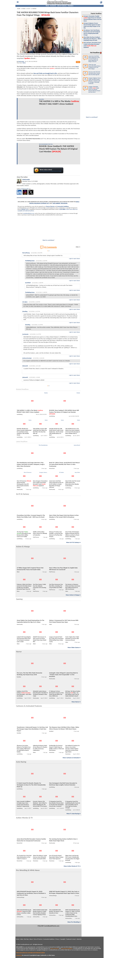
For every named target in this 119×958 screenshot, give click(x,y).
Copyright (62, 939)
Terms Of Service (38, 939)
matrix (34, 8)
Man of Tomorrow (27, 472)
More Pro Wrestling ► (74, 922)
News (47, 6)
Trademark (68, 939)
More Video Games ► (74, 647)
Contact (74, 939)
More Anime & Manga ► (73, 595)
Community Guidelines (63, 206)
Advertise (79, 939)
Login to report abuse (74, 258)
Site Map (26, 939)
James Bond (77, 445)
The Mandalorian (43, 445)
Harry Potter (77, 472)
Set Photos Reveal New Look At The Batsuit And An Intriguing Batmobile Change (92, 33)
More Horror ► (76, 702)
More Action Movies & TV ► (72, 866)
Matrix (24, 63)
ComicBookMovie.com (28, 213)
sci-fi (28, 8)
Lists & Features (62, 6)
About (31, 939)
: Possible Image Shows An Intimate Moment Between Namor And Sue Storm (92, 19)
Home (18, 8)
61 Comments (50, 247)
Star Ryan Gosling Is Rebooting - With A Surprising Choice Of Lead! (92, 39)
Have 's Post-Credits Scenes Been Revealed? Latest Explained (92, 45)
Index (21, 939)
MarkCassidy (21, 61)
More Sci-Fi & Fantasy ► (73, 542)
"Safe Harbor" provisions (59, 203)
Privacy (57, 939)
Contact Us (19, 955)
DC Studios (61, 472)
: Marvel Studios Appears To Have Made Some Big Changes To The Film (92, 26)
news (23, 8)
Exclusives (53, 6)
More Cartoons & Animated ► (72, 757)
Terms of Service (50, 206)
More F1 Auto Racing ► (74, 813)
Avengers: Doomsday (43, 472)
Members (70, 6)
